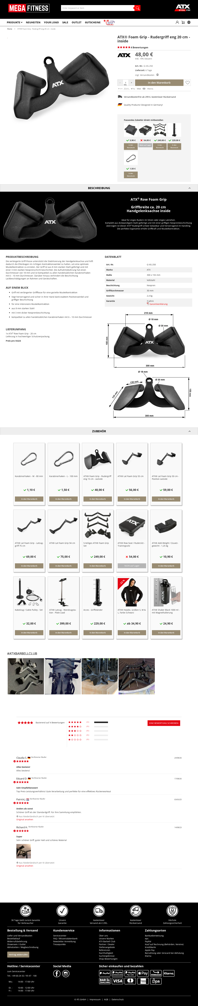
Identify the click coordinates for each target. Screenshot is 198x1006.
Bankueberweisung (154, 935)
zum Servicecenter (16, 971)
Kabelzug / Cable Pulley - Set (29, 609)
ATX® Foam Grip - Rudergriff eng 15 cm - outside (97, 477)
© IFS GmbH (80, 999)
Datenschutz (118, 999)
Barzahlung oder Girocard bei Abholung (164, 953)
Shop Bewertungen (108, 958)
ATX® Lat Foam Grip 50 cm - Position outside (165, 477)
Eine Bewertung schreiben (163, 723)
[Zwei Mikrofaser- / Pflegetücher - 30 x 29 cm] (131, 136)
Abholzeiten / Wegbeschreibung (22, 947)
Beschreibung (99, 188)
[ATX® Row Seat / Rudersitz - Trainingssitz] (145, 136)
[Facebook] (57, 976)
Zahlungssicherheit (172, 923)
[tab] (99, 188)
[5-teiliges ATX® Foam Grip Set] (160, 136)
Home (9, 29)
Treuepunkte (59, 944)
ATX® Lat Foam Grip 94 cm (62, 543)
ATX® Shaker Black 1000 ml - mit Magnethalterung (166, 611)
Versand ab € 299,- (99, 923)
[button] (187, 82)
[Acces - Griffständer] (174, 136)
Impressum (95, 999)
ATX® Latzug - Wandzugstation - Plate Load (62, 611)
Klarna (148, 955)
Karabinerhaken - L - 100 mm (63, 476)
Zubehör (99, 431)
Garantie (62, 923)
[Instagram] (65, 976)
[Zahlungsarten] (135, 89)
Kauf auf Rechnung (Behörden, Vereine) (164, 944)
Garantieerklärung (158, 304)
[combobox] (101, 8)
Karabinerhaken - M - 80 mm (29, 476)
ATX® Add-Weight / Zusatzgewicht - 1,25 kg (165, 544)
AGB (106, 999)
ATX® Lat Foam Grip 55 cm (130, 476)
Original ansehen (24, 819)
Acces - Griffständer (93, 609)
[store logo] (29, 8)
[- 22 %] (132, 605)
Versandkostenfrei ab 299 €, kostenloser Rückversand (150, 96)
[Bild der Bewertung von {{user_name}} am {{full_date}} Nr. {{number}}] (23, 851)
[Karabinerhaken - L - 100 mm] (131, 164)
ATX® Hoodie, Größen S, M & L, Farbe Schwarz (132, 611)
